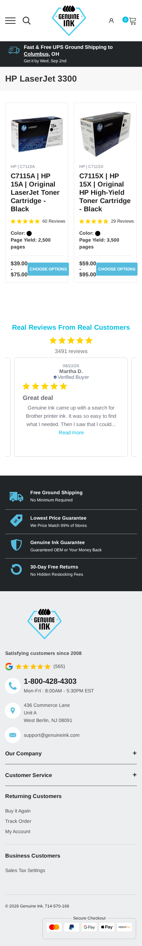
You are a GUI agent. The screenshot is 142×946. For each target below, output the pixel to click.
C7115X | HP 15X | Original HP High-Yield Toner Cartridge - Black (105, 192)
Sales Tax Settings (25, 870)
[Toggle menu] (10, 20)
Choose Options (48, 269)
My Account (17, 831)
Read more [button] (71, 432)
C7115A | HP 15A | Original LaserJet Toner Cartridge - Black (35, 192)
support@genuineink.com (52, 735)
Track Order (18, 821)
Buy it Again (18, 811)
